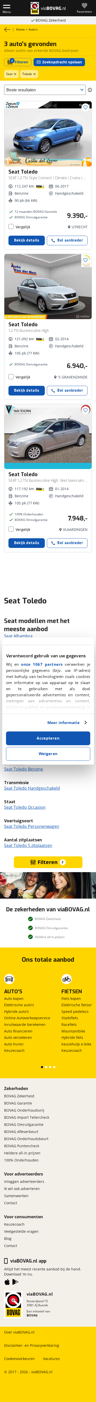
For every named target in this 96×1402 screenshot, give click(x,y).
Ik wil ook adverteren (22, 1188)
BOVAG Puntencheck (21, 1145)
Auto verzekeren (18, 1037)
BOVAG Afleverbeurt (21, 1131)
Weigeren (48, 753)
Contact (10, 1202)
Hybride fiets (72, 1037)
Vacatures (51, 1358)
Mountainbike (73, 1031)
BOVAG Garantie (18, 1103)
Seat (9, 74)
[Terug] (7, 29)
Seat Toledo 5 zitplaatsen (28, 845)
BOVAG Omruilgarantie (50, 20)
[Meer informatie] (90, 89)
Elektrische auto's (19, 1004)
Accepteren (48, 738)
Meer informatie (63, 722)
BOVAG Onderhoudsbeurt (26, 1138)
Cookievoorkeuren (19, 1358)
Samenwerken (16, 1195)
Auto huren (14, 1044)
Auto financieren (18, 1031)
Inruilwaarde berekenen (25, 1024)
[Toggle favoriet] (85, 107)
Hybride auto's (16, 1011)
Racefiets (69, 1024)
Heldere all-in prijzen (22, 1153)
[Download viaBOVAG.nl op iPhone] (7, 1283)
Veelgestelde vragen (21, 1231)
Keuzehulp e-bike (76, 1044)
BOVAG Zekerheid (19, 1096)
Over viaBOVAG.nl (19, 1332)
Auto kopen (14, 998)
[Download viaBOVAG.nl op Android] (15, 1283)
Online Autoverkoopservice (27, 1017)
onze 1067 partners (41, 664)
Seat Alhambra (18, 636)
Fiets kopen (71, 998)
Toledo (27, 74)
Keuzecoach (14, 1050)
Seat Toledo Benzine (23, 769)
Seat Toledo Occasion (25, 807)
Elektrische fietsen (77, 1004)
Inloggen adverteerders (24, 1181)
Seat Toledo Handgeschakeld (32, 788)
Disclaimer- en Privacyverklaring (31, 1345)
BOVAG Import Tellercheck (26, 1117)
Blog (8, 1238)
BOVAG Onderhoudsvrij (24, 1110)
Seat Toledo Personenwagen (31, 826)
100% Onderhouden (21, 1160)
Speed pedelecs (75, 1011)
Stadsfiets (69, 1017)
